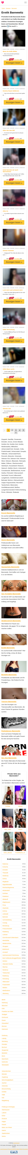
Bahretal (5, 917)
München (5, 1005)
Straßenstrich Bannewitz (11, 621)
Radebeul (5, 896)
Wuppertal (5, 1050)
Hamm (4, 1130)
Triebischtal (6, 973)
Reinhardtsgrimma (8, 887)
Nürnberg (5, 1041)
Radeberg (5, 931)
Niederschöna (6, 943)
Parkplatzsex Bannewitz (10, 731)
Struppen (5, 946)
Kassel (4, 1124)
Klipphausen (6, 902)
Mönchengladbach (7, 1080)
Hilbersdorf (5, 981)
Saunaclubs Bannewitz (10, 567)
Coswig (4, 923)
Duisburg (4, 1035)
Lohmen (5, 934)
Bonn (3, 1056)
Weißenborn (6, 990)
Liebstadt (5, 914)
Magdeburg (5, 1100)
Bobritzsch (5, 949)
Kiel (3, 1097)
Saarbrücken (6, 1133)
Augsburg (5, 1077)
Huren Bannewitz (8, 540)
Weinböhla (5, 940)
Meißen (4, 987)
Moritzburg (5, 926)
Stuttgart (4, 1014)
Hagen (4, 1121)
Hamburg (5, 1002)
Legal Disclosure (3, 1149)
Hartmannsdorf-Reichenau (10, 955)
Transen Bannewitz (8, 701)
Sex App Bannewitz (9, 758)
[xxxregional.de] (3, 3)
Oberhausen (5, 1110)
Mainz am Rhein (7, 1127)
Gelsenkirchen (6, 1071)
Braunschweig (6, 1089)
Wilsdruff (5, 899)
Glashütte (5, 908)
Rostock (4, 1118)
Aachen (4, 1083)
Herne (4, 1136)
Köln (3, 1008)
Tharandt (5, 873)
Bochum (4, 1047)
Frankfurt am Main (7, 1011)
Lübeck (4, 1112)
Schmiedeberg (7, 920)
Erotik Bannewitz (8, 648)
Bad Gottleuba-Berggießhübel (11, 958)
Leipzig (4, 1038)
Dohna (4, 878)
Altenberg (5, 993)
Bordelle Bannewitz (9, 674)
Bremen (4, 1026)
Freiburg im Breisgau (8, 1107)
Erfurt (3, 1115)
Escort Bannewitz (8, 513)
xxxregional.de (16, 1143)
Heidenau (5, 875)
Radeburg (5, 976)
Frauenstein (6, 984)
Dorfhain (5, 893)
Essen (4, 1020)
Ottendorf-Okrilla (7, 964)
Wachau (5, 967)
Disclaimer (25, 1149)
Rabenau (5, 864)
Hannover (5, 1029)
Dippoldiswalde (7, 884)
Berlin (3, 999)
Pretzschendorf (7, 928)
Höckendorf (6, 890)
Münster (4, 1074)
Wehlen (4, 961)
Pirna (4, 905)
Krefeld (4, 1092)
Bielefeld (4, 1053)
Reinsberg (5, 979)
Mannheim (5, 1059)
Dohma (4, 911)
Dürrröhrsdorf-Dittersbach (10, 937)
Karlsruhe (5, 1062)
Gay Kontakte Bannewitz (11, 594)
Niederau (5, 970)
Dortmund (5, 1017)
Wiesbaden (5, 1065)
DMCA (21, 1149)
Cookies (17, 1149)
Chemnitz (5, 1086)
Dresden (5, 870)
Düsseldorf (5, 1023)
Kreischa (5, 867)
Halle (3, 1094)
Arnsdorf (5, 952)
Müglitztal (5, 881)
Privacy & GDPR (11, 1149)
